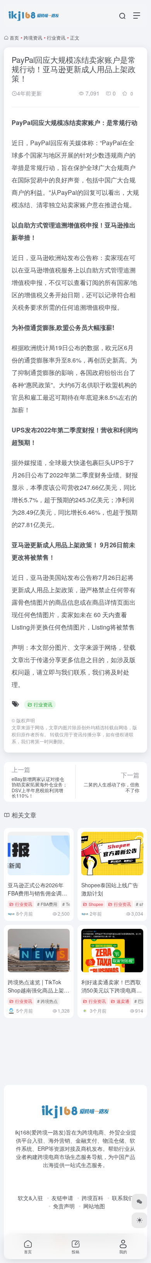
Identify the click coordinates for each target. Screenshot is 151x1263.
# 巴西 (140, 1001)
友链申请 (62, 1198)
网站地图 (94, 1206)
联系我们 (123, 1198)
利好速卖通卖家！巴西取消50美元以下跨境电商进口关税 (111, 990)
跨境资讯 (33, 37)
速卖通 (123, 1001)
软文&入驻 (30, 1198)
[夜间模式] (139, 1220)
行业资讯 (56, 37)
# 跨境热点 (47, 1001)
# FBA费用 (47, 904)
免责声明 (64, 1206)
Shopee (96, 904)
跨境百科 (92, 1198)
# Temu (69, 904)
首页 (14, 37)
